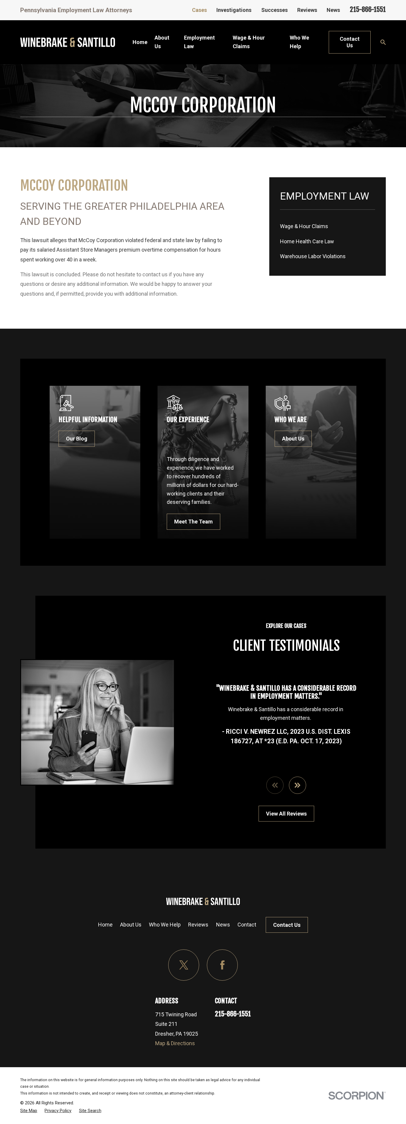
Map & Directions (175, 1043)
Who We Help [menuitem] (299, 42)
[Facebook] (222, 965)
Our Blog (76, 438)
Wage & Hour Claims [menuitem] (249, 42)
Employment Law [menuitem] (199, 42)
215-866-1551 (368, 9)
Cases (199, 10)
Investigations (233, 10)
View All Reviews (286, 814)
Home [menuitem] (140, 42)
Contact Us (350, 42)
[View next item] (297, 785)
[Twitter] (183, 965)
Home (105, 924)
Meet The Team (193, 521)
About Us (293, 438)
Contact (246, 924)
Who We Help (165, 924)
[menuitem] (327, 226)
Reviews (307, 10)
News (333, 10)
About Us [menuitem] (162, 42)
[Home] (67, 42)
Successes (274, 10)
